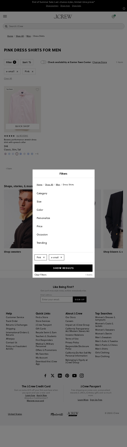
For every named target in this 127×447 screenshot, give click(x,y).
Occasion (42, 234)
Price (39, 226)
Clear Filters (41, 274)
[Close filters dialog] (91, 174)
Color (40, 210)
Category (42, 193)
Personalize (43, 218)
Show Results (63, 268)
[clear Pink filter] (44, 257)
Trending (42, 243)
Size (39, 201)
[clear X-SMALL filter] (61, 257)
